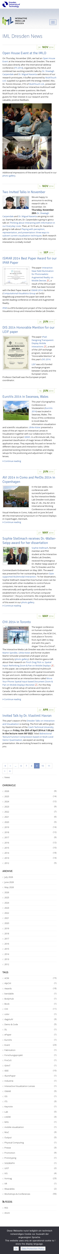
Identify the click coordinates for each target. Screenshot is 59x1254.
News (7, 777)
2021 (30, 816)
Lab (30, 1111)
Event (30, 1044)
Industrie (30, 1080)
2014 (30, 852)
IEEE (30, 1070)
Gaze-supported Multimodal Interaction (28, 575)
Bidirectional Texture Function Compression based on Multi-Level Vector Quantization (27, 736)
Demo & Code (30, 1024)
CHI (30, 1008)
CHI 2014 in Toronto (16, 622)
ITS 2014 (18, 67)
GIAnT (30, 1065)
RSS (6, 1207)
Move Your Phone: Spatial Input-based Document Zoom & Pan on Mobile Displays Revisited (27, 681)
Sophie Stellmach (40, 547)
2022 (30, 811)
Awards (30, 988)
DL (30, 1029)
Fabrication (30, 1050)
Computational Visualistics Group (19, 293)
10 (42, 765)
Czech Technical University (40, 727)
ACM (30, 978)
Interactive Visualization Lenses (30, 1086)
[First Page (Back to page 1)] (5, 766)
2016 (30, 842)
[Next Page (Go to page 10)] (4, 771)
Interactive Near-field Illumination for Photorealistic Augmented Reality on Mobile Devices (43, 274)
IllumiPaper (30, 1075)
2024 (30, 801)
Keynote (30, 1106)
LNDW (30, 1116)
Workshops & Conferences (30, 1193)
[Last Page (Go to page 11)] (10, 771)
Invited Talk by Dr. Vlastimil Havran (26, 715)
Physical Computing (30, 1142)
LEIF (34, 364)
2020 (30, 822)
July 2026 (8, 877)
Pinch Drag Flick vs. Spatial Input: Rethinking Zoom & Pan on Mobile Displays (26, 664)
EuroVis (30, 1039)
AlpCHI (30, 983)
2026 (30, 791)
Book (30, 1003)
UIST (30, 1168)
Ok (16, 1248)
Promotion (30, 1152)
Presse (30, 1147)
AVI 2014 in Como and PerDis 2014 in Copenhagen (28, 479)
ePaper (30, 1034)
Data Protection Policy (33, 1248)
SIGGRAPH (30, 1163)
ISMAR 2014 (37, 290)
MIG (30, 1122)
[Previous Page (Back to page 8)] (10, 766)
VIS (30, 1173)
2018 (30, 832)
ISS (30, 1096)
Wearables (30, 1188)
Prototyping (30, 1157)
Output (30, 1137)
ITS (30, 1101)
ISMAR (30, 1091)
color (30, 1014)
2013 (30, 857)
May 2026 (9, 887)
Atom (7, 1212)
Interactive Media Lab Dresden (14, 22)
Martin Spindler (10, 652)
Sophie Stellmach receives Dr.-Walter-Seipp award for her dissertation (29, 540)
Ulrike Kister (34, 427)
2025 (30, 796)
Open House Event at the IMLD (24, 53)
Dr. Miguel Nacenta (27, 74)
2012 (30, 863)
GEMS (27, 437)
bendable (30, 993)
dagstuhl (30, 1019)
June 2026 (9, 882)
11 (49, 765)
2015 (30, 847)
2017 (30, 837)
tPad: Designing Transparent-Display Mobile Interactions (43, 341)
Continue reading (12, 461)
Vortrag (30, 1178)
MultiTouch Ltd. (36, 83)
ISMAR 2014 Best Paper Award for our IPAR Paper (29, 260)
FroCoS (30, 1060)
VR (30, 1183)
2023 (30, 806)
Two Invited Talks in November (23, 192)
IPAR (4, 308)
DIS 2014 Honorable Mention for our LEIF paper (28, 329)
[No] (55, 1240)
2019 (30, 827)
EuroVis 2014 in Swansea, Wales (25, 396)
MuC (30, 1132)
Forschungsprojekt (30, 1055)
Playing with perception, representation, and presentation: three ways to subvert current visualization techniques (25, 232)
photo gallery (8, 175)
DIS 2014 (46, 359)
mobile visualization (30, 1127)
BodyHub (30, 998)
